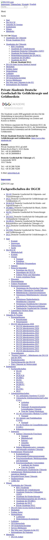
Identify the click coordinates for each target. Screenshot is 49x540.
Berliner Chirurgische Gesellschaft (29, 290)
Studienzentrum (17, 479)
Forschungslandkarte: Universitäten (30, 463)
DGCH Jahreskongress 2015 (27, 349)
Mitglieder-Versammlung (26, 263)
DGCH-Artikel (17, 537)
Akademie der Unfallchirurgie (23, 49)
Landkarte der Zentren (30, 465)
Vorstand (19, 259)
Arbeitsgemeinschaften (20, 393)
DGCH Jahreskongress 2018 (27, 342)
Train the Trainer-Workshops (32, 411)
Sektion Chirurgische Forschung (29, 434)
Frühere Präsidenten (19, 284)
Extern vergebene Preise (25, 277)
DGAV (9, 194)
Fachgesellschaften (18, 369)
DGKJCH (10, 203)
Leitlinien (10, 73)
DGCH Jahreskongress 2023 (27, 331)
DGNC (9, 212)
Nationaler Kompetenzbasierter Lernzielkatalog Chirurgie (33, 408)
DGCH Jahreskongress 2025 (27, 326)
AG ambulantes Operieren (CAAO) (30, 396)
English (33, 4)
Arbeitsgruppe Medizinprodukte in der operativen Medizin (26, 473)
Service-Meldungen (14, 80)
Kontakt (25, 4)
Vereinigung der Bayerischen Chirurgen (32, 288)
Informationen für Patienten (17, 85)
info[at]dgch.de (14, 173)
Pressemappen (21, 322)
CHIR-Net (15, 481)
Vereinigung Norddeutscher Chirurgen (31, 304)
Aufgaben (25, 402)
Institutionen (11, 27)
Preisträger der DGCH (25, 270)
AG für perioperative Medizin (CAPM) (31, 414)
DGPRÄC (10, 221)
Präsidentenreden (18, 360)
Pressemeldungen (18, 317)
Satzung (14, 266)
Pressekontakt (21, 319)
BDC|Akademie (17, 46)
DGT (8, 226)
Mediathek (10, 67)
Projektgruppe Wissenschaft (22, 452)
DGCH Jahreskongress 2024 (27, 328)
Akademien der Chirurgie (16, 38)
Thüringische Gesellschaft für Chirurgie (31, 308)
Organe (14, 257)
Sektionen (15, 431)
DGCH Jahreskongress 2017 (27, 344)
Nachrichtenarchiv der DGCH (23, 362)
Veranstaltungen (17, 353)
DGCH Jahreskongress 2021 (27, 335)
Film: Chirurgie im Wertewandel (24, 364)
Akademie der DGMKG (21, 58)
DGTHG (10, 230)
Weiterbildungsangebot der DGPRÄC (26, 55)
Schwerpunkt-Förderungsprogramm (30, 456)
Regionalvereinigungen (20, 286)
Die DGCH (10, 22)
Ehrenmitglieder (17, 281)
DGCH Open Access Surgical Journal (21, 64)
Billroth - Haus (17, 313)
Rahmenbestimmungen (25, 429)
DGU (8, 235)
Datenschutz (16, 4)
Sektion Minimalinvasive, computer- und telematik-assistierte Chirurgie (30, 448)
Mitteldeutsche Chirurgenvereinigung (31, 293)
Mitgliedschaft (16, 252)
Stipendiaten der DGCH (25, 272)
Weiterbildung (11, 71)
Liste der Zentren (28, 467)
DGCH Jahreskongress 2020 (27, 337)
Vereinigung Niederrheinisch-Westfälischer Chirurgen (27, 300)
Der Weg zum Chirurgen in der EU (20, 82)
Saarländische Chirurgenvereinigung (30, 306)
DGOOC (10, 217)
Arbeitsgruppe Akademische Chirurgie (31, 470)
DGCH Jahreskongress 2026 (22, 324)
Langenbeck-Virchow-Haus (22, 310)
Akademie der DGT (19, 60)
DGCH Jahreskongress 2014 (27, 351)
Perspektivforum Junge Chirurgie (24, 476)
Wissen (9, 29)
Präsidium (20, 261)
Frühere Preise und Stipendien (28, 275)
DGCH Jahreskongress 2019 (27, 340)
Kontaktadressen (22, 454)
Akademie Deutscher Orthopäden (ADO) (27, 51)
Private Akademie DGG (15, 40)
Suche (13, 248)
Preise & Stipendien (19, 268)
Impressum (5, 4)
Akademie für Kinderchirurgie (23, 53)
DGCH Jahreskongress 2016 (27, 346)
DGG (8, 199)
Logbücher (20, 517)
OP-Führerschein (13, 76)
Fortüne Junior (12, 69)
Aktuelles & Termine (14, 25)
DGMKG (10, 208)
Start (8, 20)
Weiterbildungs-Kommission (27, 519)
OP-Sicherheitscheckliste (16, 78)
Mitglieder (10, 31)
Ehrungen (15, 279)
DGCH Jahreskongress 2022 (27, 333)
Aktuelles (25, 443)
